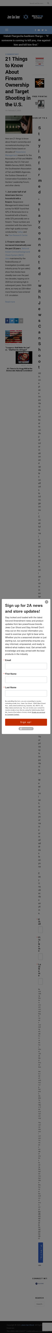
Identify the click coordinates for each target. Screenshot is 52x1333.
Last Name (10, 687)
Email (8, 660)
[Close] (47, 602)
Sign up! (26, 722)
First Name (11, 674)
